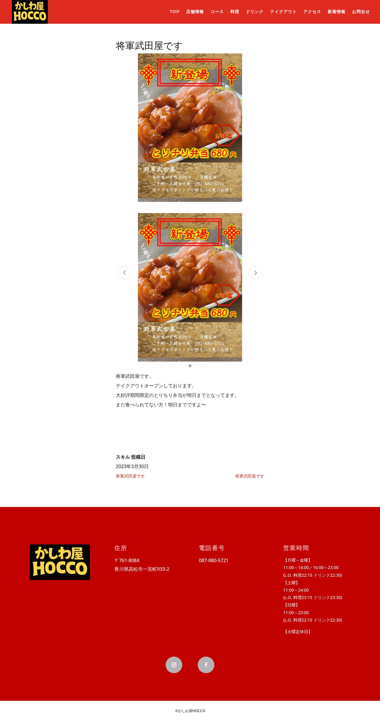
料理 (234, 11)
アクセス (312, 11)
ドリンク (255, 11)
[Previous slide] (125, 272)
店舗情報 (195, 11)
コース (217, 11)
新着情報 (337, 11)
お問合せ (361, 11)
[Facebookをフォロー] (206, 665)
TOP (175, 11)
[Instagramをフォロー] (174, 665)
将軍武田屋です (130, 476)
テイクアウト (283, 11)
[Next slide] (255, 272)
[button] (190, 365)
